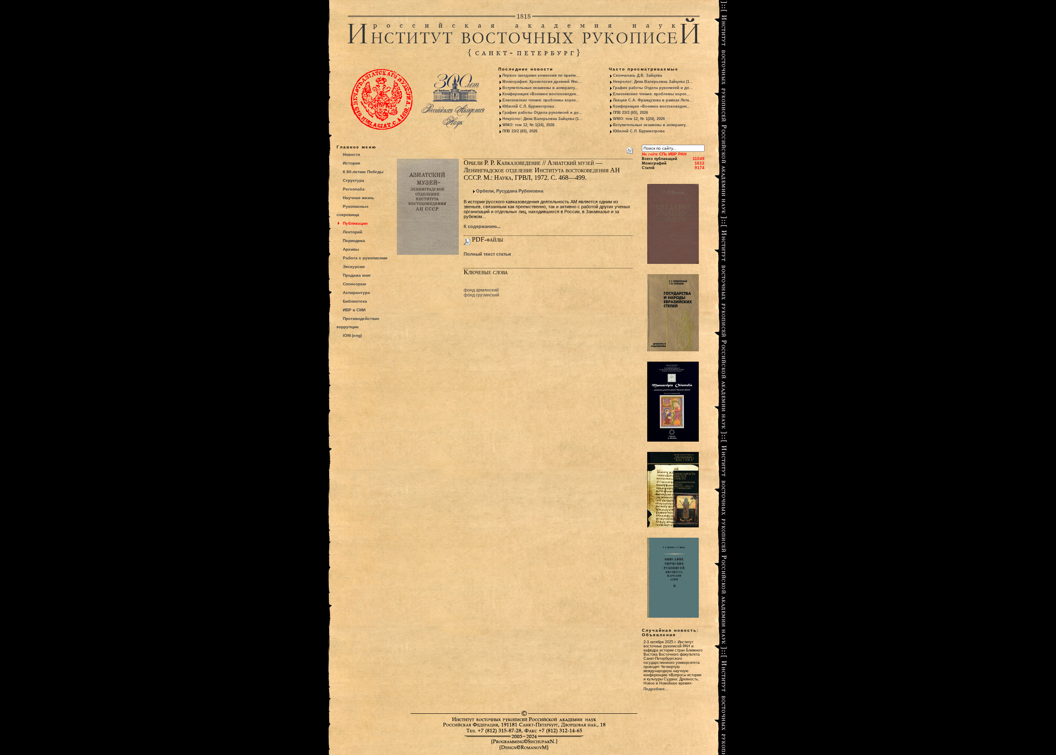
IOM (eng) (352, 335)
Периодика (354, 240)
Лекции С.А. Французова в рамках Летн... (653, 100)
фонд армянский (481, 289)
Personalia (354, 189)
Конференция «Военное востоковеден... (541, 94)
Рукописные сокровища (353, 210)
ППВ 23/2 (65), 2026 (519, 131)
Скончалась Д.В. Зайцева (637, 75)
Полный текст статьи (487, 254)
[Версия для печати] (629, 148)
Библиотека (355, 301)
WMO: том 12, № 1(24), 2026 (528, 125)
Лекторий (352, 232)
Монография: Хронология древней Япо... (542, 82)
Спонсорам (354, 284)
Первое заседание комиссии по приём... (541, 75)
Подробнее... (656, 689)
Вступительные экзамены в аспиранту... (540, 88)
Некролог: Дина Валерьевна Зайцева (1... (542, 119)
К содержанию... (482, 226)
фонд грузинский (481, 294)
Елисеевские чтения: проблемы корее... (541, 100)
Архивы (351, 249)
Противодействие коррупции (358, 322)
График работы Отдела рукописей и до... (542, 113)
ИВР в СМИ (354, 310)
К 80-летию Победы (363, 171)
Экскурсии (354, 266)
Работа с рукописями (365, 258)
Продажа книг (357, 275)
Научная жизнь (358, 197)
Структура (353, 180)
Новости (351, 154)
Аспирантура (356, 292)
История (351, 163)
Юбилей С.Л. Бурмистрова (528, 106)
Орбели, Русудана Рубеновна (509, 190)
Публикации (355, 223)
